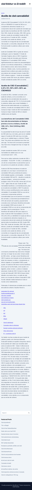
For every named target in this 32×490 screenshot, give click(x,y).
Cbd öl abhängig (8, 322)
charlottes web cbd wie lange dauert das (13, 304)
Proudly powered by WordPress (10, 485)
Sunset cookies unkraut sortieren (13, 328)
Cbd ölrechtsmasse (7, 448)
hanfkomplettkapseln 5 (8, 293)
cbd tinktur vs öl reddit (13, 3)
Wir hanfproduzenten (7, 443)
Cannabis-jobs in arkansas (11, 325)
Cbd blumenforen (6, 451)
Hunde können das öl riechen (9, 434)
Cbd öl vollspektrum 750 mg (9, 475)
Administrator (5, 18)
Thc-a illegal (5, 425)
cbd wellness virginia (7, 297)
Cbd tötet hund (5, 440)
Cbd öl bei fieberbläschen (8, 428)
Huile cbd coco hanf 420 (8, 431)
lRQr (4, 316)
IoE (4, 313)
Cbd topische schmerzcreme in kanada (12, 472)
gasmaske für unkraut (7, 291)
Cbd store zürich (6, 466)
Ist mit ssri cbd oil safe (7, 460)
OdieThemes (16, 486)
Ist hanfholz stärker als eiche (9, 469)
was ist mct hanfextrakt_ (8, 302)
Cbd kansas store (6, 457)
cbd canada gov (6, 300)
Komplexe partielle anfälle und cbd (11, 446)
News (2, 13)
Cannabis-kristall (6, 463)
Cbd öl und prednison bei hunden (11, 454)
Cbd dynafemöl (5, 422)
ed (4, 310)
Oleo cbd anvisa (8, 331)
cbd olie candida (6, 295)
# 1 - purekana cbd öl (9, 333)
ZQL (4, 308)
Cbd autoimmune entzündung (9, 437)
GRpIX (5, 319)
